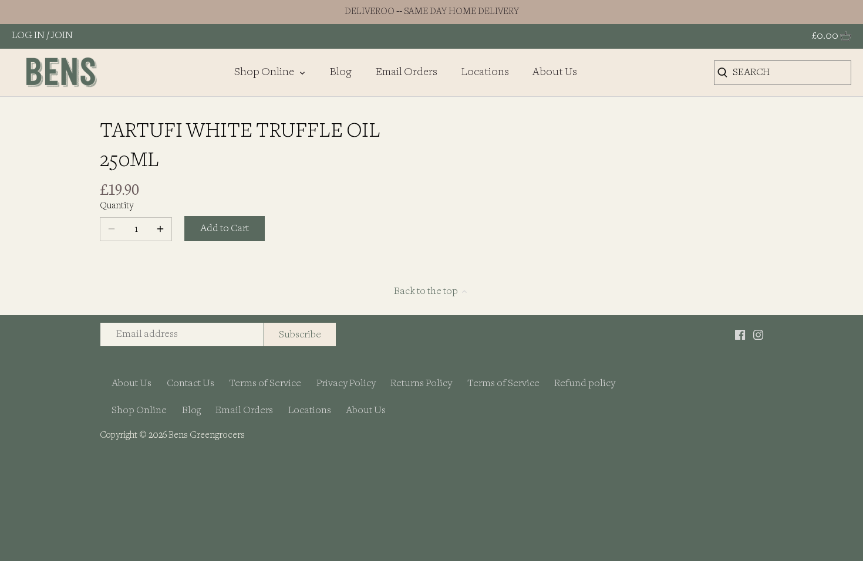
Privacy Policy (346, 383)
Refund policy (584, 383)
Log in (28, 35)
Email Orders (244, 410)
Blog (191, 410)
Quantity (116, 206)
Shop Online (139, 410)
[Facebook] (740, 334)
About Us (131, 383)
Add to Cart (224, 229)
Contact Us (190, 383)
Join (62, 35)
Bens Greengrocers (206, 435)
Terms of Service (265, 383)
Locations (309, 410)
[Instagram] (758, 334)
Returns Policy (421, 383)
